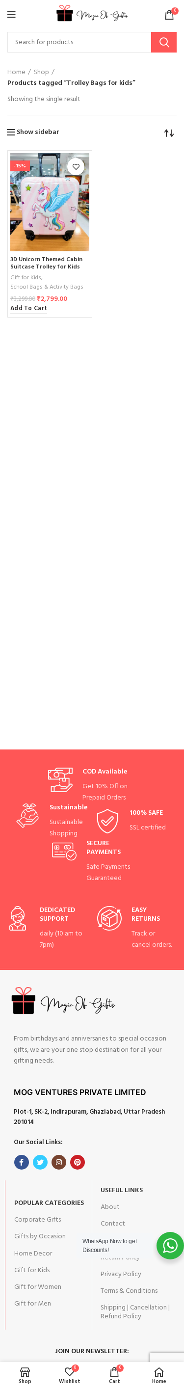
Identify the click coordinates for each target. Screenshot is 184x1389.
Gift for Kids (25, 278)
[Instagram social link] (59, 1162)
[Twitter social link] (40, 1162)
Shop (41, 72)
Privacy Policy (121, 1274)
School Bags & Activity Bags (46, 287)
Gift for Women (37, 1287)
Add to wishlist (75, 166)
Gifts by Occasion (40, 1236)
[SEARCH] (164, 42)
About (110, 1207)
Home (16, 72)
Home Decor (33, 1253)
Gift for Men (32, 1303)
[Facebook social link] (21, 1162)
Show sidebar (38, 132)
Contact (113, 1223)
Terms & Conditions (129, 1291)
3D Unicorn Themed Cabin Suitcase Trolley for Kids (46, 263)
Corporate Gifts (37, 1220)
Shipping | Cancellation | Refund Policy (135, 1312)
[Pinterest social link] (77, 1162)
